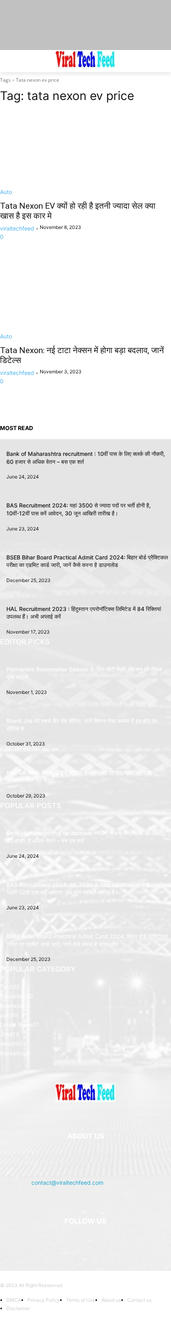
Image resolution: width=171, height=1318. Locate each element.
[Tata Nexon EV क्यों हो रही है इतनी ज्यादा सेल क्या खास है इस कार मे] (85, 153)
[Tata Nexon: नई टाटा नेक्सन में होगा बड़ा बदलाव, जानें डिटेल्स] (85, 297)
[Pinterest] (105, 1241)
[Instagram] (66, 1241)
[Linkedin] (85, 1241)
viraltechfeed (17, 228)
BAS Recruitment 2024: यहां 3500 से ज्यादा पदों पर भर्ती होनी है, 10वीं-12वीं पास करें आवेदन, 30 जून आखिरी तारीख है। (78, 888)
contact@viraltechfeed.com (67, 1182)
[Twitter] (124, 1241)
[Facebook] (46, 1241)
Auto (6, 191)
